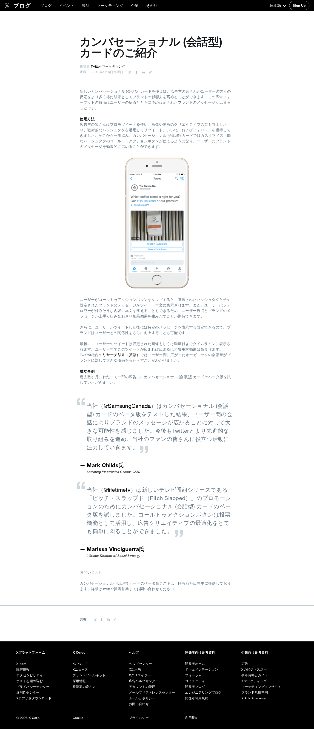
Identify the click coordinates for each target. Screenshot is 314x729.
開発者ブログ (195, 687)
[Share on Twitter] (130, 72)
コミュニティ (195, 681)
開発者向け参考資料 (200, 652)
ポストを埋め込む (29, 681)
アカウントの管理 (142, 687)
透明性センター (28, 692)
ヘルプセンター (140, 664)
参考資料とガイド (254, 675)
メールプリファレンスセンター (152, 692)
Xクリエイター (140, 675)
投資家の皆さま (84, 687)
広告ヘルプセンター (144, 681)
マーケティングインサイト (261, 687)
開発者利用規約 (196, 698)
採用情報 (79, 681)
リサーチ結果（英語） (121, 354)
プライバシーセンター (32, 687)
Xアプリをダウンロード (33, 698)
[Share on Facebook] (135, 72)
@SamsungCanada (127, 405)
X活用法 (135, 669)
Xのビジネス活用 (254, 669)
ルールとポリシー (142, 698)
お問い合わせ (139, 704)
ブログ (45, 5)
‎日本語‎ (276, 5)
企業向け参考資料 (254, 652)
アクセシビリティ (29, 675)
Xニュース (80, 669)
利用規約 (191, 718)
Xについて (80, 664)
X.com (21, 664)
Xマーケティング (254, 681)
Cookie (78, 718)
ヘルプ (134, 652)
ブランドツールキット (89, 675)
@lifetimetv (117, 489)
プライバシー (139, 718)
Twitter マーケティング (108, 66)
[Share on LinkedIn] (142, 72)
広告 (244, 664)
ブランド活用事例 (254, 692)
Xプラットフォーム (30, 652)
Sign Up (299, 5)
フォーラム (193, 675)
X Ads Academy (253, 698)
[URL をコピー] (149, 72)
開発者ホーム (195, 664)
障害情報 (23, 669)
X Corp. (79, 652)
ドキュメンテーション (201, 669)
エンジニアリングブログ (203, 692)
